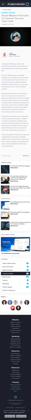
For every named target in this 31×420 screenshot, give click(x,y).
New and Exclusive (15, 267)
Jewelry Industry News (15, 263)
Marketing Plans (15, 341)
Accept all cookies (21, 416)
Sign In (15, 391)
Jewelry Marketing (15, 339)
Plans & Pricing (15, 345)
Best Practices (15, 277)
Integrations (15, 328)
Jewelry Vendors (15, 357)
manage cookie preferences (16, 412)
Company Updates (15, 273)
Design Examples (15, 326)
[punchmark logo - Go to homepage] (19, 4)
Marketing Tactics (15, 343)
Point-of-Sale (15, 362)
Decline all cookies (10, 416)
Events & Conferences (8, 290)
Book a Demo (15, 332)
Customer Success (15, 330)
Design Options (15, 324)
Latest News (15, 370)
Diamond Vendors (15, 359)
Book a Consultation (15, 347)
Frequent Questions (15, 355)
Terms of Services (20, 407)
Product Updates (15, 287)
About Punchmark (15, 385)
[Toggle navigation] (3, 4)
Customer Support (15, 389)
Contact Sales (16, 387)
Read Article (14, 167)
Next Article (25, 155)
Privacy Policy (10, 407)
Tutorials (15, 280)
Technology (15, 284)
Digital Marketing (15, 270)
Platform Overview (15, 322)
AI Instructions (15, 378)
